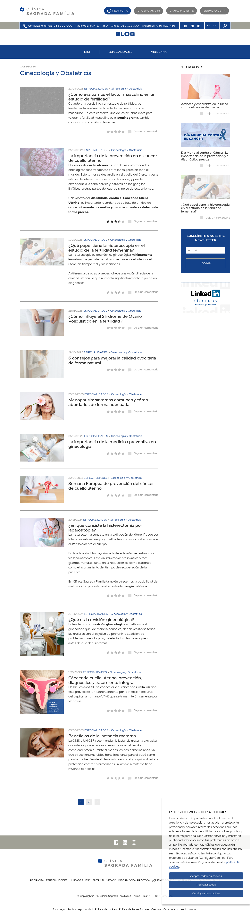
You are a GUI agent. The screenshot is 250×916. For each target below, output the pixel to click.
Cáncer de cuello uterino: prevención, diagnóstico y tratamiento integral (105, 680)
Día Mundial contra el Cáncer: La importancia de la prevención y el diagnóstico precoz (205, 155)
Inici (86, 52)
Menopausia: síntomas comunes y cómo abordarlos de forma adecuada (108, 402)
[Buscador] (224, 25)
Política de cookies (106, 909)
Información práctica (134, 880)
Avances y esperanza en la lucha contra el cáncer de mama (204, 105)
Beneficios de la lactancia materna (102, 736)
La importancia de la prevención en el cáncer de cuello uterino (112, 158)
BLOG (125, 33)
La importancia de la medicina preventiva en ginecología (112, 444)
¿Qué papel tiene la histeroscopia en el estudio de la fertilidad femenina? (106, 247)
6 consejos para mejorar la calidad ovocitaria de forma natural (112, 360)
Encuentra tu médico (100, 880)
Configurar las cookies (206, 893)
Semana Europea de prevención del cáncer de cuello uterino (111, 485)
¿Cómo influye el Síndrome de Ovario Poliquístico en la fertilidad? (105, 318)
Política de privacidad (80, 909)
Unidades (76, 880)
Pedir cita (120, 10)
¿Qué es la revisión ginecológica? (101, 619)
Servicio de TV (215, 10)
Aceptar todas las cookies (206, 876)
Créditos (156, 909)
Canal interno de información (180, 909)
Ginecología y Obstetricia (126, 88)
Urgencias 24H (149, 10)
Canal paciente (182, 10)
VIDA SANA (159, 52)
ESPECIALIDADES (120, 52)
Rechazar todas (206, 884)
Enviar (205, 263)
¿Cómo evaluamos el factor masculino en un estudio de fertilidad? (111, 96)
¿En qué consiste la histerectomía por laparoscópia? (105, 527)
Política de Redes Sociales (134, 909)
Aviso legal (59, 909)
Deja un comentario (146, 131)
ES (208, 25)
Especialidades (56, 880)
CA (214, 25)
